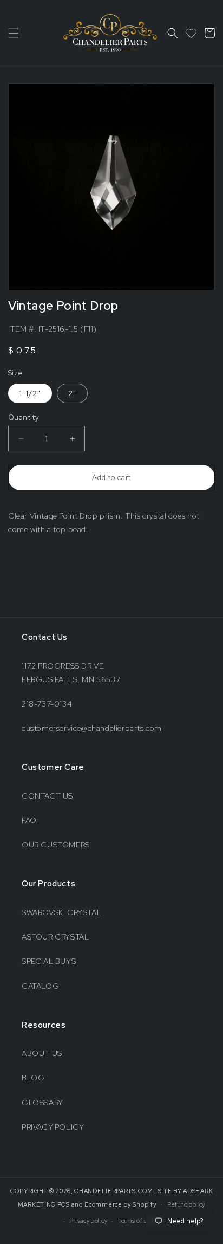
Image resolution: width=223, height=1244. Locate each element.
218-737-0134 (47, 704)
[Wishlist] (191, 33)
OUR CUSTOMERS (56, 845)
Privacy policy (88, 1220)
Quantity (23, 417)
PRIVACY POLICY (53, 1127)
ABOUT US (42, 1053)
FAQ (29, 820)
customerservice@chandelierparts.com (92, 728)
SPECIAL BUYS (49, 961)
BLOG (33, 1078)
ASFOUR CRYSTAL (55, 937)
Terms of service (141, 1220)
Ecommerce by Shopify (120, 1204)
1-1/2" (30, 393)
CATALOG (40, 986)
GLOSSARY (42, 1102)
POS (63, 1204)
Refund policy (186, 1204)
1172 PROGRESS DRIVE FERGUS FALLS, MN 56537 (71, 672)
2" (72, 393)
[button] (13, 33)
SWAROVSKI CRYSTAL (61, 912)
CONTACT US (47, 796)
